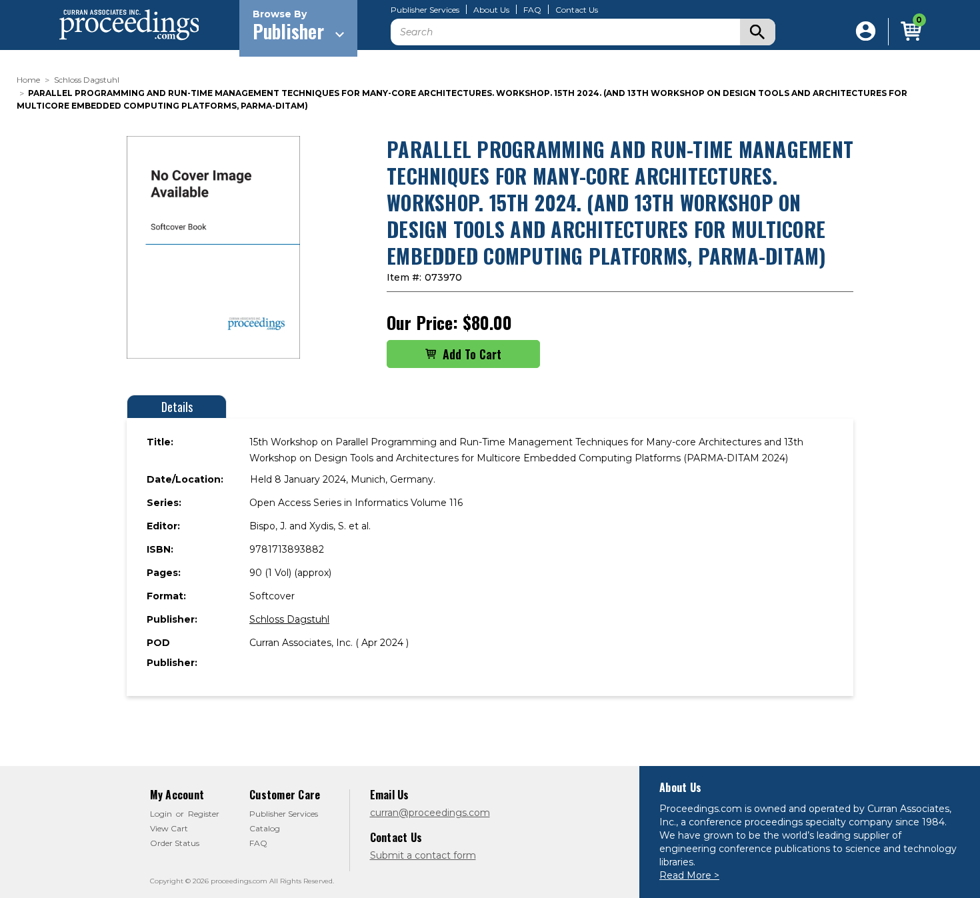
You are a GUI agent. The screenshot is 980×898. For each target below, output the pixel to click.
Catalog (264, 828)
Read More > (689, 875)
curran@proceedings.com (430, 813)
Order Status (174, 843)
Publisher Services (425, 10)
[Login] (865, 31)
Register (203, 814)
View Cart (169, 828)
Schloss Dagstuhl (289, 619)
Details (177, 406)
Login (161, 814)
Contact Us (576, 10)
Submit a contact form (423, 855)
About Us (491, 10)
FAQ (532, 10)
